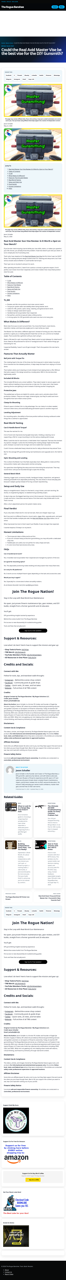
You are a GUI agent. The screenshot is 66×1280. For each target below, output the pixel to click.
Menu (61, 7)
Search (55, 7)
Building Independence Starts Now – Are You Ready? (24, 846)
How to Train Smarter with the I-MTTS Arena (53, 846)
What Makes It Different (15, 283)
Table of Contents (14, 171)
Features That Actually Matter (18, 178)
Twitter (8, 685)
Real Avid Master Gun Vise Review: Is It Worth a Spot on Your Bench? (31, 169)
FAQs (10, 188)
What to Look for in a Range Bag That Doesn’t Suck (24, 808)
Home (3, 43)
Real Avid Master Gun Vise (33, 256)
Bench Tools (9, 43)
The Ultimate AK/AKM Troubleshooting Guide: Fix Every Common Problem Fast (54, 810)
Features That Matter (14, 285)
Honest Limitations (15, 186)
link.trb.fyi (32, 657)
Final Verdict (13, 184)
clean (39, 516)
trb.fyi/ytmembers (34, 655)
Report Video (9, 1274)
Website (8, 688)
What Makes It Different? (17, 176)
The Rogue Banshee (12, 7)
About (7, 1270)
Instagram (9, 680)
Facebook (9, 683)
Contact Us (8, 1272)
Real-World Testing (15, 180)
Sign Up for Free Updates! (33, 631)
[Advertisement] (33, 24)
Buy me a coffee (33, 1180)
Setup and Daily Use (15, 182)
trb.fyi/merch (20, 652)
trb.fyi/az (25, 649)
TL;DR (10, 174)
